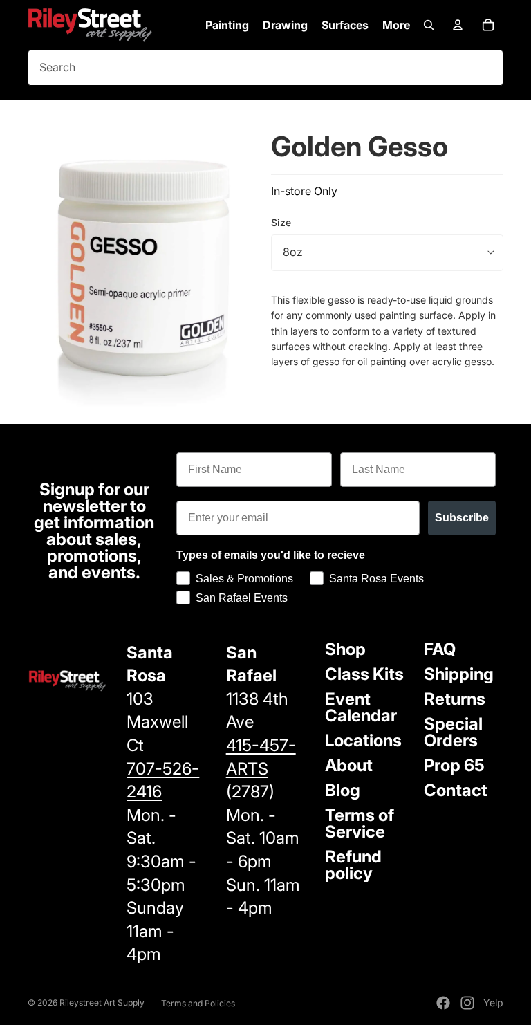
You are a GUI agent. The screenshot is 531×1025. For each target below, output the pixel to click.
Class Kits (364, 674)
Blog (342, 790)
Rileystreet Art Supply (102, 1002)
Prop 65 (454, 765)
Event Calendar (361, 707)
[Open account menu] (457, 25)
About (349, 765)
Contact (455, 790)
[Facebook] (443, 1003)
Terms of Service (359, 823)
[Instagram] (467, 1003)
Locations (363, 740)
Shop (345, 649)
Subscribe (462, 518)
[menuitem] (396, 25)
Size (281, 222)
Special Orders (453, 732)
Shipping (459, 674)
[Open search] (428, 25)
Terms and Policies (198, 1003)
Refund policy (353, 865)
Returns (454, 699)
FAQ (440, 649)
